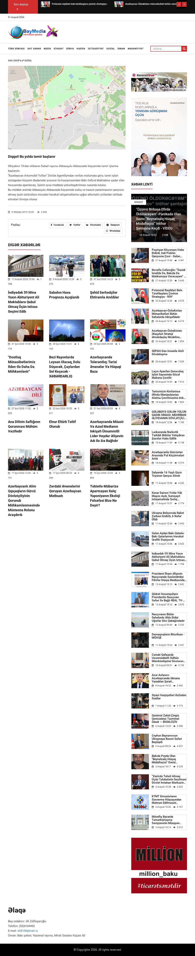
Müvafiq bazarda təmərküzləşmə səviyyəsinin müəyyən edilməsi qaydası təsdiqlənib (165, 820)
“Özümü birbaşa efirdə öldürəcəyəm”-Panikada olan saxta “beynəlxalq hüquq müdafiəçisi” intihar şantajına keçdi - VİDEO (158, 218)
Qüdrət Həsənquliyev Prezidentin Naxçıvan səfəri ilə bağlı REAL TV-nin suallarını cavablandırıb (169, 597)
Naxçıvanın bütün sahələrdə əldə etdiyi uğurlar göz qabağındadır (168, 617)
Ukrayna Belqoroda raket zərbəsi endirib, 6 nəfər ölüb (168, 516)
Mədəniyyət (136, 48)
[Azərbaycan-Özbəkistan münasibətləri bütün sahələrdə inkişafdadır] (118, 4)
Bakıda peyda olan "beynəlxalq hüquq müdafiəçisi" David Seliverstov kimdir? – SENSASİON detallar (165, 759)
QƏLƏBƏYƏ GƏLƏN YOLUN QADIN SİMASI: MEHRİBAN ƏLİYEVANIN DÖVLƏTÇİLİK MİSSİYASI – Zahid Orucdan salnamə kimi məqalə (169, 415)
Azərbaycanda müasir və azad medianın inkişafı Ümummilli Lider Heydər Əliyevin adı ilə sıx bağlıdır (107, 431)
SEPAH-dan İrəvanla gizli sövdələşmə (168, 352)
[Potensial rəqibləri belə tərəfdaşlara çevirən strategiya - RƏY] (45, 4)
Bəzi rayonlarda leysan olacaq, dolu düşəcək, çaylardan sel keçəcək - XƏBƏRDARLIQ (64, 366)
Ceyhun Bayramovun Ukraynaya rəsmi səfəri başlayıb (167, 739)
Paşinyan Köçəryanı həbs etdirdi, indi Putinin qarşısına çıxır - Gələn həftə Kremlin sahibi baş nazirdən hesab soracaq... (169, 253)
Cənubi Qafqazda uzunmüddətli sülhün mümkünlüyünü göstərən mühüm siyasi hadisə (167, 658)
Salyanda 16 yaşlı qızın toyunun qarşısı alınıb (167, 474)
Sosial (110, 48)
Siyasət (59, 48)
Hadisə (81, 48)
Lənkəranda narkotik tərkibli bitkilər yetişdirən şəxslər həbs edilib (168, 435)
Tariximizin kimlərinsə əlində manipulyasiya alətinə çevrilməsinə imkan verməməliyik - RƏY (169, 395)
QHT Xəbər (34, 48)
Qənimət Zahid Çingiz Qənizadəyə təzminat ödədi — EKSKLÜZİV (165, 719)
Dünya (70, 48)
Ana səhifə (15, 60)
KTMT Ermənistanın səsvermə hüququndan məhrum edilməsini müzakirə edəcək (166, 800)
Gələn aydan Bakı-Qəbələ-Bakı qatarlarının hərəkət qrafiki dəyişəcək (168, 536)
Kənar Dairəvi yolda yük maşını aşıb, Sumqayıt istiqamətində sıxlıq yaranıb (167, 496)
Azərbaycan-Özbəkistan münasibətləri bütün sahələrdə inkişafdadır (167, 314)
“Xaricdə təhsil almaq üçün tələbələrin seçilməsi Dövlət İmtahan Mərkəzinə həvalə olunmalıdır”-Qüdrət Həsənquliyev (169, 779)
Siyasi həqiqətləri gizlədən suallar (169, 697)
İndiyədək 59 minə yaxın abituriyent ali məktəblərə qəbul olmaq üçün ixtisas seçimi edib (23, 301)
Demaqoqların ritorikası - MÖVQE (168, 636)
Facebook (58, 225)
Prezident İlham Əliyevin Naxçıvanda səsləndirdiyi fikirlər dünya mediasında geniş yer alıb (168, 577)
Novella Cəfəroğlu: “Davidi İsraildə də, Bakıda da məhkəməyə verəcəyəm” (169, 273)
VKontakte (95, 225)
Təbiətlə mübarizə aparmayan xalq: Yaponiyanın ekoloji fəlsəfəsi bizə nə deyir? (105, 495)
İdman (121, 48)
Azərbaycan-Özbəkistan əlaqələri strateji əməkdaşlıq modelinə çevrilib (167, 334)
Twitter (76, 225)
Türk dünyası (16, 48)
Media (47, 48)
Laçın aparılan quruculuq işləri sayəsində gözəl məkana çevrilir (168, 374)
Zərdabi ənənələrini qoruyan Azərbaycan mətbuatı (65, 491)
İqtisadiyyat (96, 48)
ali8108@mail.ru (28, 930)
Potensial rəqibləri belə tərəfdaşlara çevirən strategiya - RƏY (167, 293)
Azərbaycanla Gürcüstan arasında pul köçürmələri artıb (168, 455)
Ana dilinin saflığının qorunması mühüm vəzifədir (24, 426)
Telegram (115, 225)
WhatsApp (114, 231)
